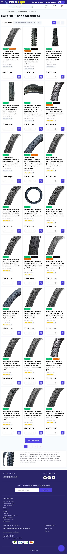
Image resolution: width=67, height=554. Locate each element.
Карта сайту (6, 521)
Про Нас (5, 509)
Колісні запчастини (23, 11)
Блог (4, 507)
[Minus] (4, 77)
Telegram (49, 528)
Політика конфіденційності (10, 515)
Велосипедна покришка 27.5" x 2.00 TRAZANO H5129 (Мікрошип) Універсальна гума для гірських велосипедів (33, 416)
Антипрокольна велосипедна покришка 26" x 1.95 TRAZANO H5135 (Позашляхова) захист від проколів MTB (54, 112)
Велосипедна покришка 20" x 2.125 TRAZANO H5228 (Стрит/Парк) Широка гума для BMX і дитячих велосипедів (33, 266)
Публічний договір (8, 505)
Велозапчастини (11, 11)
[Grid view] (54, 22)
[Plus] (12, 77)
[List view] (58, 22)
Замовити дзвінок (51, 2)
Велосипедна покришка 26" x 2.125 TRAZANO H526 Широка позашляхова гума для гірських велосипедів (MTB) (11, 416)
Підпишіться (45, 490)
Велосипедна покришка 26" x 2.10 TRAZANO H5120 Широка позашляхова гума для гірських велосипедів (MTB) (11, 366)
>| (40, 446)
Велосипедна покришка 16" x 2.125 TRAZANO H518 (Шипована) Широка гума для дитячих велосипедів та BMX (54, 214)
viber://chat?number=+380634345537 (49, 477)
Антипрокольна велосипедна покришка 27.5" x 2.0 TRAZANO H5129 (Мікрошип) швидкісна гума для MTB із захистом (11, 162)
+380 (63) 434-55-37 (10, 477)
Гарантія (5, 513)
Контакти (5, 511)
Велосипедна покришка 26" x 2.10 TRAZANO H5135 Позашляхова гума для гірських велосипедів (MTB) (54, 366)
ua (60, 2)
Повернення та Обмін (9, 503)
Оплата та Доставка (8, 501)
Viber (48, 531)
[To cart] (19, 77)
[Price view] (62, 22)
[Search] (31, 6)
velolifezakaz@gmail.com (11, 532)
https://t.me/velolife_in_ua (45, 477)
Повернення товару (8, 519)
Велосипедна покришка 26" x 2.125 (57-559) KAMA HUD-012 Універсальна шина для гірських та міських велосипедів (11, 110)
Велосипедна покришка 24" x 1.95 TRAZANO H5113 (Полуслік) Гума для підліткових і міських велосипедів (11, 316)
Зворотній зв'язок (8, 517)
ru (62, 2)
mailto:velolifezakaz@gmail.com (53, 477)
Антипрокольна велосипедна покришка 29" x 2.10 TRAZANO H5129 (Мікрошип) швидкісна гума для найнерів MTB (54, 162)
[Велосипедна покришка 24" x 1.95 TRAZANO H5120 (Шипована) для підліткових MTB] (33, 297)
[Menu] (2, 2)
